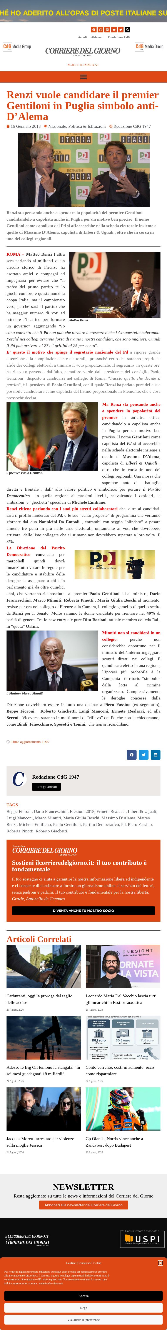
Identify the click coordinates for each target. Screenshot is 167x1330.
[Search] (127, 29)
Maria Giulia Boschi (81, 817)
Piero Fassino (140, 824)
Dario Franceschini (51, 811)
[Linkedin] (107, 29)
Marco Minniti (48, 817)
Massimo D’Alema (118, 817)
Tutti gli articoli (46, 786)
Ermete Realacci (111, 811)
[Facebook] (94, 29)
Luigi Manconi (20, 817)
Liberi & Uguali (142, 811)
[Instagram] (100, 29)
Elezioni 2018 (82, 811)
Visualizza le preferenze (83, 1320)
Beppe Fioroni (19, 811)
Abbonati (97, 37)
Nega (83, 1308)
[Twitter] (121, 29)
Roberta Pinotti (20, 831)
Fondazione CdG (119, 37)
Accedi (82, 37)
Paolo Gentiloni (67, 824)
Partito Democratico (101, 824)
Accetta (83, 1296)
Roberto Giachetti (51, 831)
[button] (160, 1263)
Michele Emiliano (35, 824)
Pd (123, 824)
